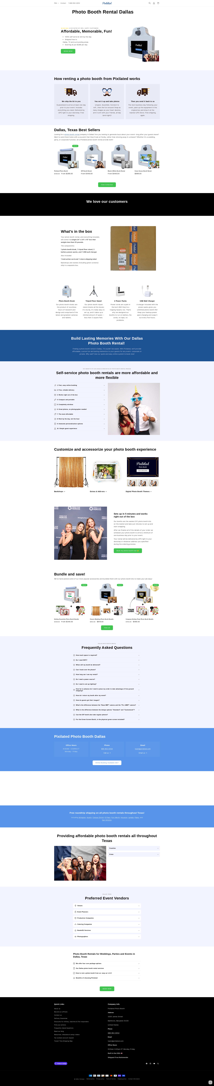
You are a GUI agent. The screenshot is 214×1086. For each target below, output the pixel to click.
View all (107, 628)
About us (57, 1008)
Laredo (131, 817)
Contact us (58, 1015)
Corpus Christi (98, 817)
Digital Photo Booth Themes (138, 491)
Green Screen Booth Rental (143, 171)
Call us (106, 753)
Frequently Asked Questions (63, 1028)
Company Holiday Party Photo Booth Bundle (139, 619)
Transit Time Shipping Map (63, 1041)
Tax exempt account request (64, 1038)
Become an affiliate (60, 1012)
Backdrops (58, 491)
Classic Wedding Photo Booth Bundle (101, 619)
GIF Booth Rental (86, 171)
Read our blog (59, 1031)
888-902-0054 (107, 749)
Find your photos (60, 1025)
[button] (56, 3)
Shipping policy (122, 1079)
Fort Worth (115, 817)
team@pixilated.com (143, 749)
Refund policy (90, 1079)
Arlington (82, 817)
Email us (142, 753)
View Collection (107, 185)
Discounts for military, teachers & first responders (71, 1021)
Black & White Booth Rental (116, 171)
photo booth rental (72, 134)
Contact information (134, 1079)
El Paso (107, 817)
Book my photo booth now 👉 (128, 551)
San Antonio (107, 820)
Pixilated (81, 1079)
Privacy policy (100, 1079)
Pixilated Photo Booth (61, 171)
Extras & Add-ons (97, 491)
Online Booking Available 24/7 (106, 763)
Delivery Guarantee (60, 1018)
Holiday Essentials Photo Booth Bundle (66, 619)
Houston (124, 817)
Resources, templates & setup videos (67, 1034)
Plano (137, 817)
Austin (89, 817)
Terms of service (111, 1079)
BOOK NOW (68, 51)
